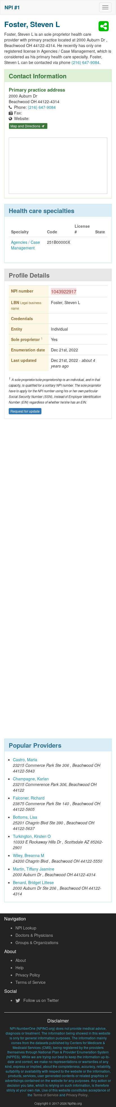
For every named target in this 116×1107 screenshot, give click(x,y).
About (20, 960)
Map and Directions (25, 125)
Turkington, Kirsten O (32, 836)
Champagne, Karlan (31, 778)
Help (19, 967)
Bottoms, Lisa (25, 817)
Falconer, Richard (28, 798)
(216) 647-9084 (85, 62)
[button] (104, 26)
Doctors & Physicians (34, 935)
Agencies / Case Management (25, 245)
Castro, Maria (25, 759)
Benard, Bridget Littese (33, 882)
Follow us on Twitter (40, 1000)
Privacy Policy (27, 975)
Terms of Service (30, 982)
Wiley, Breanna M (28, 855)
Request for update (25, 411)
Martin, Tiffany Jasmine (33, 869)
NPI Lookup (25, 928)
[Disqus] (58, 506)
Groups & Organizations (36, 942)
